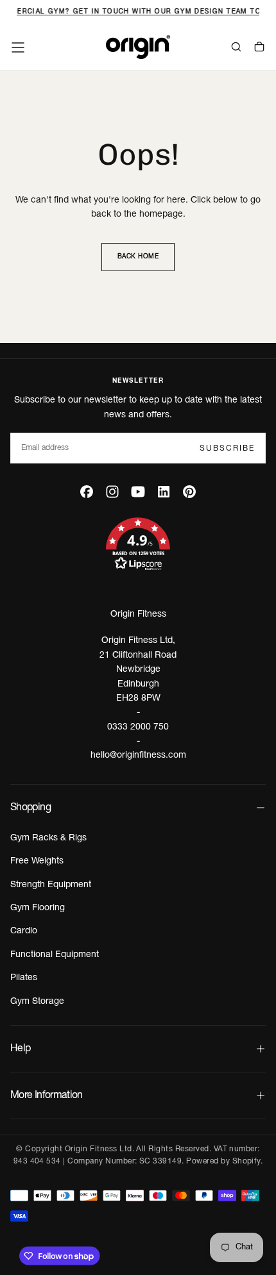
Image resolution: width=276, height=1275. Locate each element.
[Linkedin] (163, 491)
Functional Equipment (54, 955)
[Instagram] (112, 491)
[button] (18, 47)
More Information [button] (46, 1095)
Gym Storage (37, 1001)
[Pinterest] (189, 491)
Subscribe (227, 448)
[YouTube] (138, 491)
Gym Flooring (37, 908)
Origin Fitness (138, 614)
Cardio (23, 931)
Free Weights (37, 861)
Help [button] (20, 1048)
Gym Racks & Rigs (48, 838)
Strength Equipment (50, 885)
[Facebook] (86, 491)
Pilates (23, 978)
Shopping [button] (30, 807)
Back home (138, 257)
